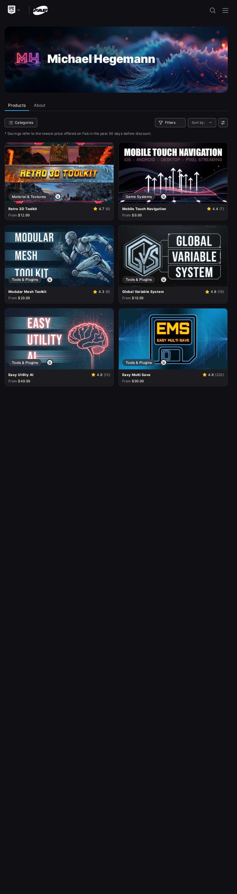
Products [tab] (17, 105)
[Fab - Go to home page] (40, 10)
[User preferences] (223, 122)
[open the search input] (212, 10)
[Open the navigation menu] (225, 10)
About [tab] (39, 105)
